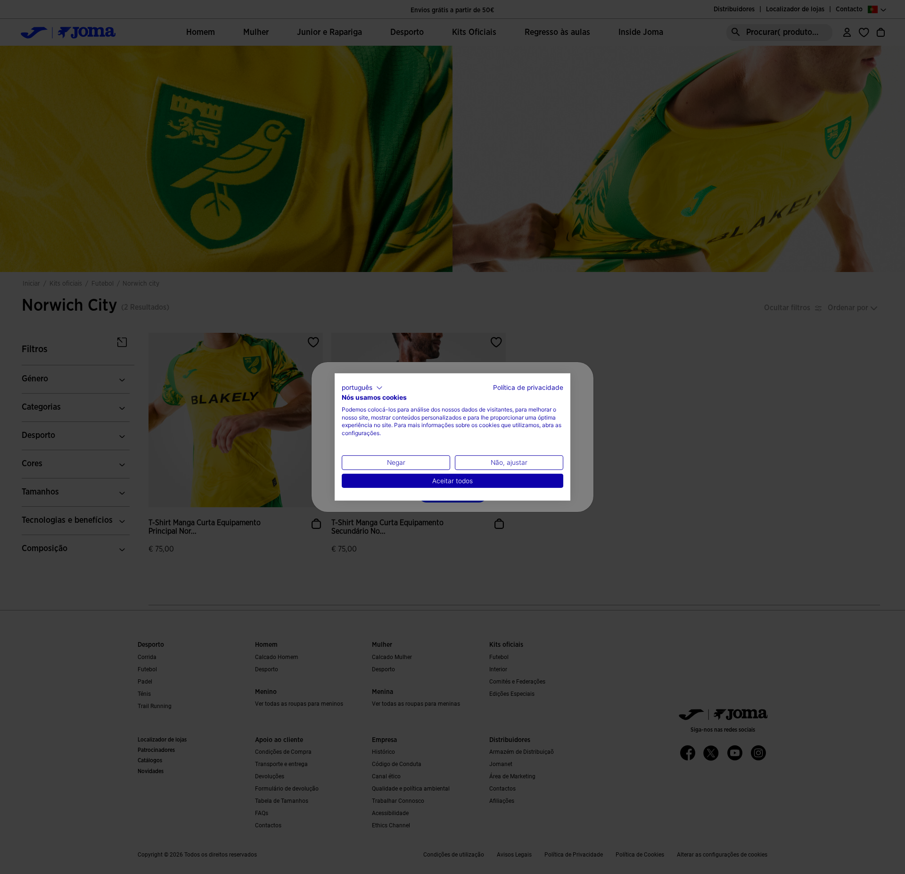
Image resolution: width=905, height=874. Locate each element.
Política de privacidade (528, 387)
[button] (362, 388)
